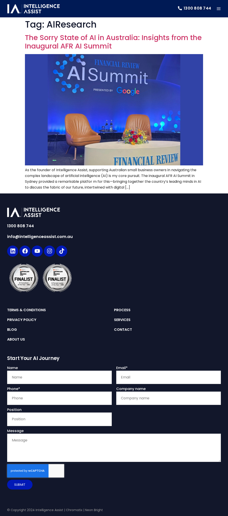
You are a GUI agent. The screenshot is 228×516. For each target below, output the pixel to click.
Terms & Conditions (26, 310)
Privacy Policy (21, 320)
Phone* (13, 388)
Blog (12, 329)
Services (122, 320)
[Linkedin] (12, 251)
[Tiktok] (61, 251)
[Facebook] (25, 251)
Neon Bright (94, 510)
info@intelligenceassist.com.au (40, 236)
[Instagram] (49, 251)
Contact (123, 329)
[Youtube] (37, 251)
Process (122, 310)
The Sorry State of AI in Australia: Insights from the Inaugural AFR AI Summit (113, 42)
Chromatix (74, 510)
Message (15, 430)
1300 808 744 (20, 226)
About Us (16, 339)
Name (12, 367)
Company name (131, 388)
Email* (122, 367)
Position (14, 409)
